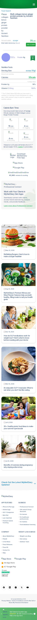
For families (23, 521)
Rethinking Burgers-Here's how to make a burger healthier (16, 255)
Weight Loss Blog (25, 536)
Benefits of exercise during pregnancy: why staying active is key (18, 466)
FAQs (4, 553)
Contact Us (6, 550)
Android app (6, 509)
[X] (21, 587)
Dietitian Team (24, 541)
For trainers (23, 514)
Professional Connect (26, 507)
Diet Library (23, 539)
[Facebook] (3, 587)
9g (21, 57)
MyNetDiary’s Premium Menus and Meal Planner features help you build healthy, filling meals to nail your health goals (18, 296)
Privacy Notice (6, 600)
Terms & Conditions (17, 600)
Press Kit (5, 547)
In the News (6, 541)
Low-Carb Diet (7, 518)
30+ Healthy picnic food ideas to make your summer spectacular (18, 427)
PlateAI (5, 539)
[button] (18, 163)
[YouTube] (27, 587)
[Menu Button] (34, 4)
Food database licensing (27, 524)
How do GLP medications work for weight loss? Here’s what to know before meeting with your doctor (17, 338)
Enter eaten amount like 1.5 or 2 (10, 43)
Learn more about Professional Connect (18, 206)
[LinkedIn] (9, 587)
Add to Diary (31, 44)
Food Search (6, 11)
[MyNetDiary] (11, 3)
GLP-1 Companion (8, 512)
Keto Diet (5, 515)
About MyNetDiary (8, 536)
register (20, 147)
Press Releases (7, 544)
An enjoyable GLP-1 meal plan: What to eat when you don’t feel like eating (18, 389)
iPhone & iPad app (8, 507)
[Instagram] (15, 587)
